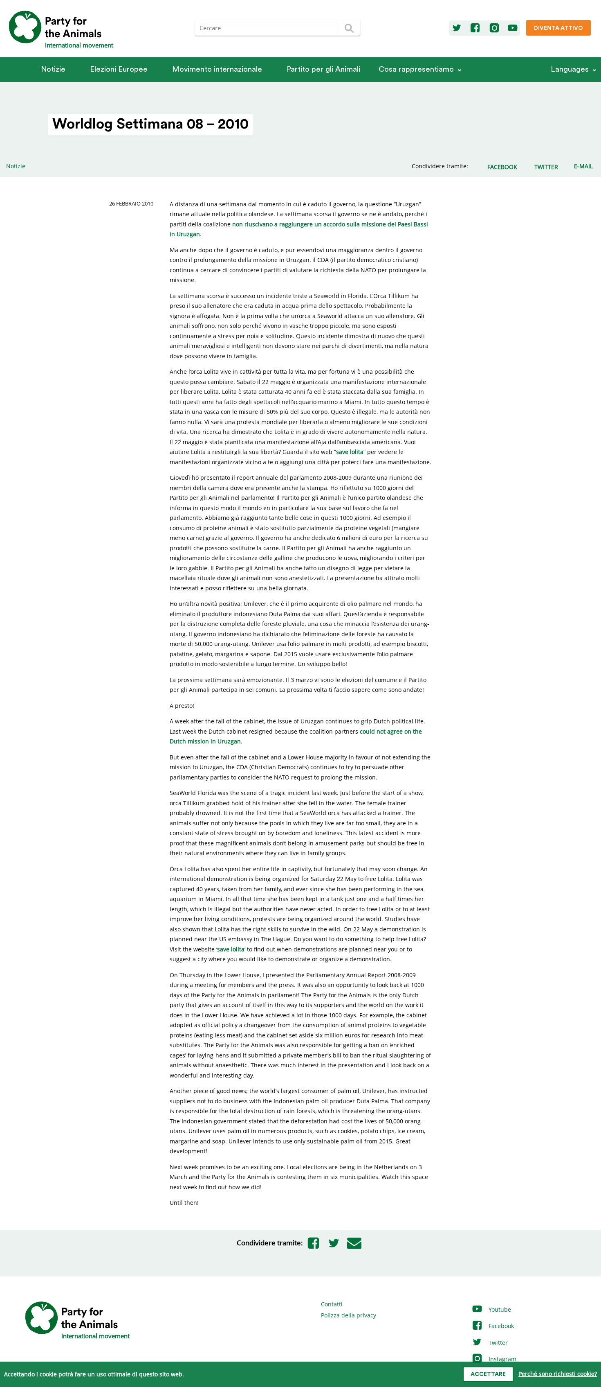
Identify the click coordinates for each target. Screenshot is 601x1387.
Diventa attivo (558, 28)
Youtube (499, 1309)
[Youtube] (512, 28)
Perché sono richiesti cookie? (557, 1374)
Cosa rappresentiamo (416, 69)
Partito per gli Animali (323, 69)
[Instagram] (494, 28)
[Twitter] (456, 28)
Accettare (488, 1374)
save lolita (349, 452)
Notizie (53, 69)
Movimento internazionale (217, 69)
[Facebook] (475, 28)
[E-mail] (354, 1243)
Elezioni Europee (119, 69)
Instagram (501, 1359)
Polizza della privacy (348, 1315)
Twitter (497, 1342)
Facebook (500, 1326)
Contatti (332, 1304)
